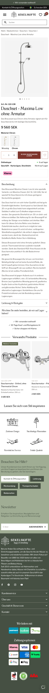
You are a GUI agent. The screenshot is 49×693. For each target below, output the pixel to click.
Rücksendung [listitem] (9, 486)
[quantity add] (14, 155)
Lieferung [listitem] (37, 479)
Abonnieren (36, 527)
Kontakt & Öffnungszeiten (13, 7)
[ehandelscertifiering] (23, 676)
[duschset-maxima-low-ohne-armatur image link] (24, 67)
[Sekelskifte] (24, 541)
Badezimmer (12, 31)
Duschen (23, 31)
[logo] (23, 15)
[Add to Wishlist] (45, 155)
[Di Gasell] (14, 676)
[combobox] (26, 22)
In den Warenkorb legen (29, 155)
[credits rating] (34, 676)
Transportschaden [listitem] (30, 486)
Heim (3, 31)
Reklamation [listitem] (9, 493)
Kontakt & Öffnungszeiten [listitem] (15, 479)
